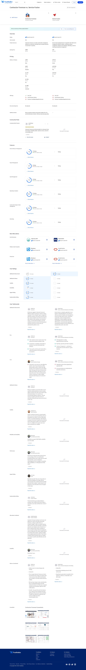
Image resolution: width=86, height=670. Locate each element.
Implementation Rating (14, 297)
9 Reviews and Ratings (55, 20)
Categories (39, 2)
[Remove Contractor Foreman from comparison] (48, 13)
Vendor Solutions (67, 654)
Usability (11, 283)
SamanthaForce (33, 410)
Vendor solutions (47, 2)
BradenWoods (60, 308)
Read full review (31, 329)
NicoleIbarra (33, 497)
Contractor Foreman (30, 19)
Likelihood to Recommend (15, 273)
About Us (37, 654)
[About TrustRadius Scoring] (26, 37)
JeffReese (32, 360)
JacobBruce (30, 123)
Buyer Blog (52, 655)
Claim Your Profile (67, 655)
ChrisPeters (33, 475)
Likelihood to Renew (13, 278)
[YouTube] (67, 664)
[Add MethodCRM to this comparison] (74, 239)
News (37, 658)
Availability (12, 287)
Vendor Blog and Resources (69, 656)
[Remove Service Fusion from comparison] (75, 13)
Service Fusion (56, 19)
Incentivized (27, 134)
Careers (37, 656)
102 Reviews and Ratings (29, 20)
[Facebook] (69, 664)
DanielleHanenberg (34, 516)
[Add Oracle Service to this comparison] (74, 249)
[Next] (48, 124)
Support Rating (12, 292)
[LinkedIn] (75, 664)
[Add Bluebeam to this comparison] (47, 249)
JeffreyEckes (33, 435)
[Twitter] (72, 664)
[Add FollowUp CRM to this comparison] (47, 239)
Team (37, 655)
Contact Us (38, 659)
